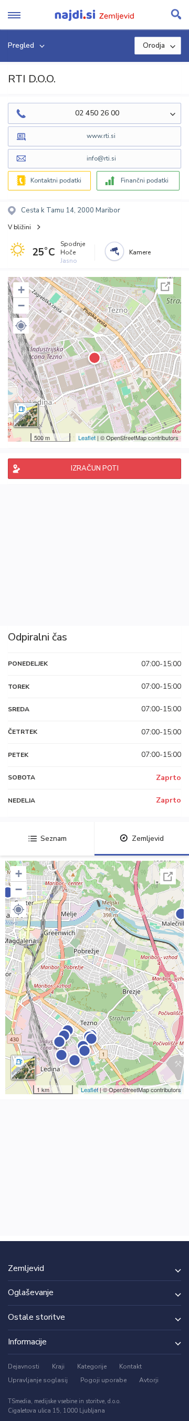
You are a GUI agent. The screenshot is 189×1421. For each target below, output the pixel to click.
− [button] (21, 305)
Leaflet (87, 437)
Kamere (140, 252)
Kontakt (130, 1366)
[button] (21, 326)
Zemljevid (148, 838)
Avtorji (149, 1380)
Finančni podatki (145, 180)
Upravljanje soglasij (38, 1380)
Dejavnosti (23, 1366)
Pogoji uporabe (103, 1380)
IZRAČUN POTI (95, 468)
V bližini (19, 227)
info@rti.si (101, 158)
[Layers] (25, 414)
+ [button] (21, 289)
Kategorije (92, 1366)
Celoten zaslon (165, 286)
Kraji (58, 1366)
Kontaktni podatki (55, 180)
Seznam (53, 838)
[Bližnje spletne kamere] (114, 251)
